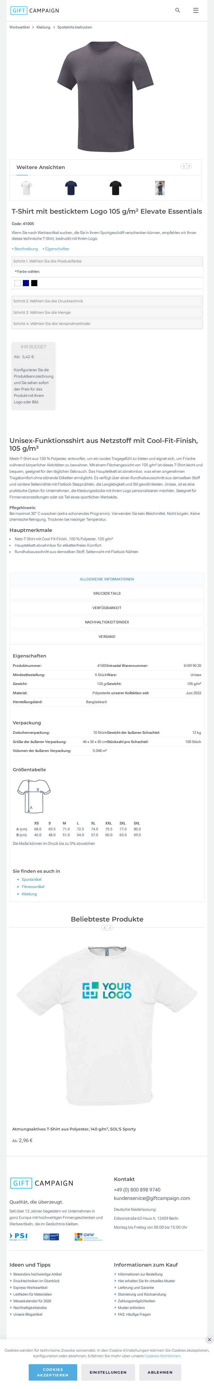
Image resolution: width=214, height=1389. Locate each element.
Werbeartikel (19, 27)
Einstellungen (108, 1372)
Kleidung (44, 27)
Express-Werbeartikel (30, 1287)
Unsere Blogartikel (27, 1314)
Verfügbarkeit (107, 608)
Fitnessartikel (33, 886)
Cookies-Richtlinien (162, 1356)
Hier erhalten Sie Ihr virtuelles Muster (146, 1281)
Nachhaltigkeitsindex (107, 622)
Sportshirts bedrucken (74, 27)
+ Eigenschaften (55, 249)
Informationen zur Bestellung (140, 1274)
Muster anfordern (131, 1307)
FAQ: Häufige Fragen (134, 1314)
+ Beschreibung (25, 249)
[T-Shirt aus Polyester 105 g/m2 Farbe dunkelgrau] (105, 97)
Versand (107, 637)
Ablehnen (160, 1372)
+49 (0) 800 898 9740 (137, 1190)
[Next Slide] (189, 166)
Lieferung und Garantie (136, 1287)
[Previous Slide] (183, 166)
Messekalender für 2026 (32, 1301)
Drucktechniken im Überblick (36, 1281)
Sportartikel (31, 879)
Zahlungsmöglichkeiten (136, 1301)
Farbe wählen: (27, 271)
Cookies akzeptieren (53, 1372)
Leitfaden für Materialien (32, 1294)
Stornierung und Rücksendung (142, 1294)
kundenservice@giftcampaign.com (152, 1198)
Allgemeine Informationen (107, 579)
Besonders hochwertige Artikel (37, 1274)
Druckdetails (107, 593)
